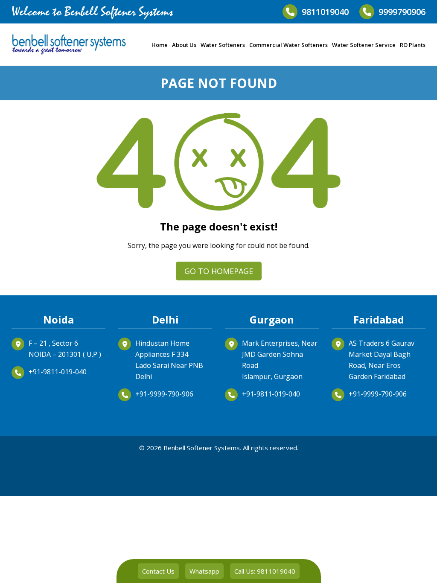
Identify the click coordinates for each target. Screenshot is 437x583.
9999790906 (402, 11)
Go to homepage (218, 271)
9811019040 (325, 11)
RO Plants (412, 45)
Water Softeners (223, 45)
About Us (184, 45)
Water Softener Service (364, 45)
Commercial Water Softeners (288, 45)
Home (159, 45)
